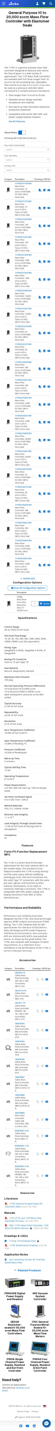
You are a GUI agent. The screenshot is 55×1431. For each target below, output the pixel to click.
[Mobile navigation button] (4, 4)
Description (20, 179)
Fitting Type (9, 166)
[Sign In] (37, 3)
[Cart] (44, 3)
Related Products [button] (29, 1270)
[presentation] (27, 715)
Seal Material (10, 156)
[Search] (51, 3)
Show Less (29, 578)
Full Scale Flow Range (14, 145)
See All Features (17, 121)
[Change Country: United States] (44, 1406)
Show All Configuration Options (29, 588)
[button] (46, 1423)
